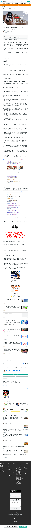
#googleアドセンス (13, 360)
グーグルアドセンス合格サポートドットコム (9, 324)
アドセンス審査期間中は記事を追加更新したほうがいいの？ (11, 307)
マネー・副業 (13, 8)
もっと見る (27, 388)
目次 (4, 36)
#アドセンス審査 (5, 360)
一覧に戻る (15, 367)
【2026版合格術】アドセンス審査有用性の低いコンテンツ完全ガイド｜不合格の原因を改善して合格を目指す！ (11, 321)
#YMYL (9, 360)
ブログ (10, 8)
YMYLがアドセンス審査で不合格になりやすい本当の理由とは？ (12, 39)
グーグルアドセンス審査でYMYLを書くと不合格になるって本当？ (12, 37)
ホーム (3, 8)
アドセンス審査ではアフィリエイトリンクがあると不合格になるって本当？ (11, 335)
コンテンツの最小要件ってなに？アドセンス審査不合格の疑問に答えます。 (11, 300)
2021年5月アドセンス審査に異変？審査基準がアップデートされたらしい (11, 328)
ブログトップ (6, 8)
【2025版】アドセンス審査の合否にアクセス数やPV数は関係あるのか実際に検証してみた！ (11, 343)
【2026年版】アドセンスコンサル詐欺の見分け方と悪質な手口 (11, 350)
